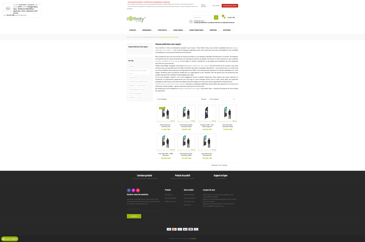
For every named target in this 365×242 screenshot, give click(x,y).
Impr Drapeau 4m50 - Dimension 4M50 (186, 154)
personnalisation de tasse (137, 89)
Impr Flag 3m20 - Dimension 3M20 (227, 125)
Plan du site (187, 205)
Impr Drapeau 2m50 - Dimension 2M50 (186, 125)
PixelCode (193, 238)
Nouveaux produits (171, 198)
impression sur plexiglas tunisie (138, 81)
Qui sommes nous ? (190, 198)
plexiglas (132, 66)
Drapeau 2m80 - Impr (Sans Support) (207, 125)
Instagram (133, 190)
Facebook (129, 190)
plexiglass (132, 97)
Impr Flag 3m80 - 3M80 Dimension (166, 154)
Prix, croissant (222, 99)
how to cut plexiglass (135, 93)
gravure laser (142, 85)
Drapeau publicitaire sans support (138, 47)
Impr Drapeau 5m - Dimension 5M (207, 154)
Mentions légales (189, 195)
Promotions (168, 195)
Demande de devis (229, 6)
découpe (132, 85)
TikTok (138, 190)
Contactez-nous (189, 201)
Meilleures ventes (170, 201)
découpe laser (133, 77)
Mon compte (216, 5)
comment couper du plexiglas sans (138, 72)
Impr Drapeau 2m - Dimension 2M (165, 125)
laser (139, 97)
